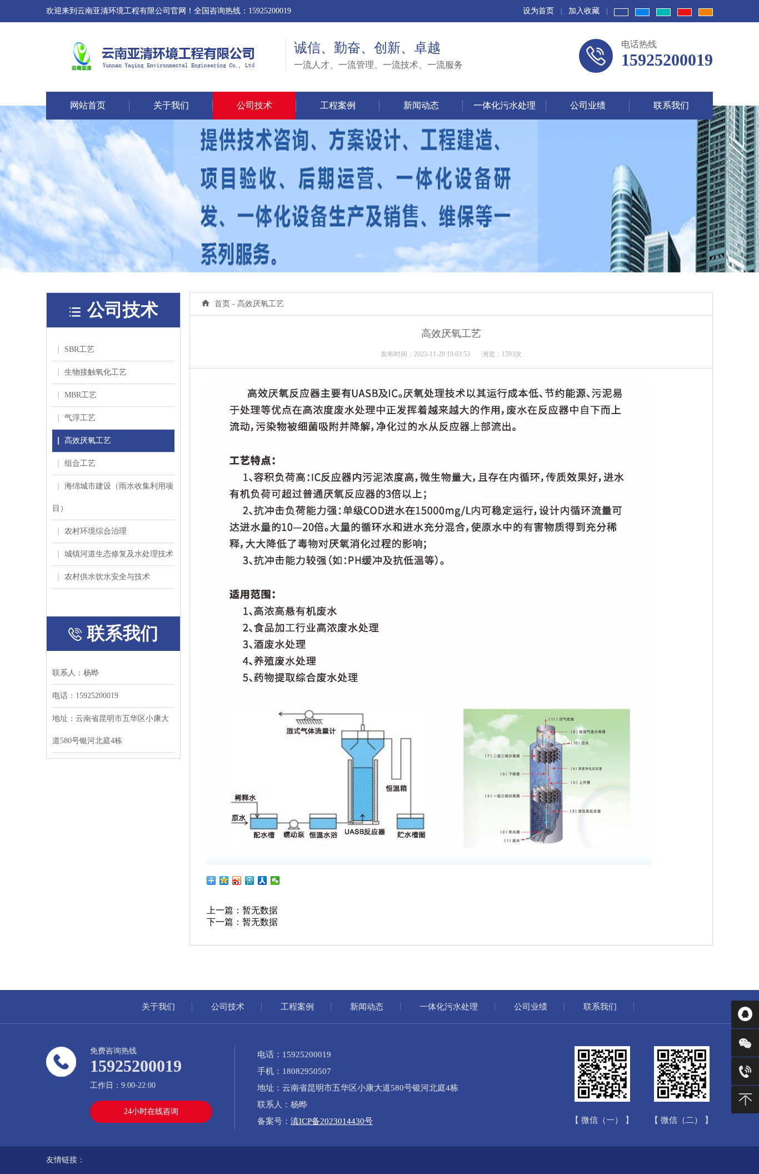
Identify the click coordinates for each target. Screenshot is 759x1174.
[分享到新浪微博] (237, 880)
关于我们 (158, 1006)
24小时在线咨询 (151, 1111)
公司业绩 (530, 1006)
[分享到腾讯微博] (249, 880)
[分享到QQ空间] (224, 880)
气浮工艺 (80, 418)
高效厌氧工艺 (87, 440)
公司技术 (227, 1006)
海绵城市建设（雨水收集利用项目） (112, 497)
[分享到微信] (275, 880)
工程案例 (297, 1006)
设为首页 (538, 11)
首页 (222, 304)
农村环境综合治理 (95, 531)
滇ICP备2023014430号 (332, 1121)
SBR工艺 (79, 349)
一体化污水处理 (449, 1006)
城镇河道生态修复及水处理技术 (118, 554)
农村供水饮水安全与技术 (107, 577)
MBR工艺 (80, 395)
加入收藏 (584, 11)
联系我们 (600, 1006)
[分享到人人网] (262, 880)
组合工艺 (80, 463)
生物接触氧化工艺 (95, 372)
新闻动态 (366, 1006)
